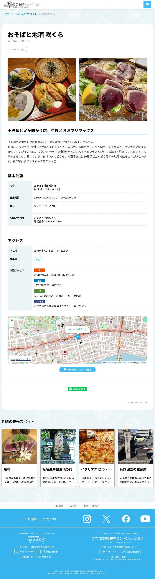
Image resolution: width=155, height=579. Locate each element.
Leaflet (108, 362)
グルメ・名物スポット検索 (25, 13)
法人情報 (59, 505)
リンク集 (73, 505)
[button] (77, 337)
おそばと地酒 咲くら (77, 329)
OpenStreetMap (120, 362)
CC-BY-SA (142, 362)
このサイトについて (91, 505)
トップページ (7, 13)
